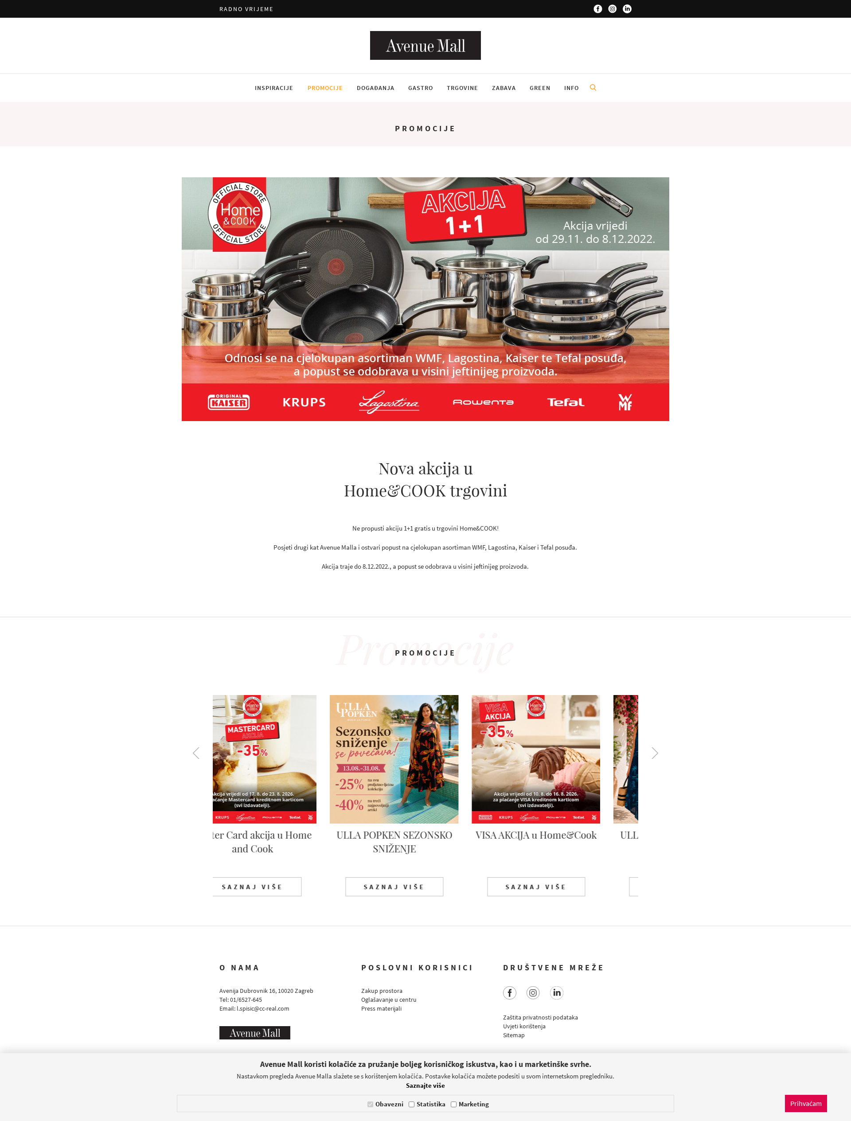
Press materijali (381, 1008)
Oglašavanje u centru (389, 1000)
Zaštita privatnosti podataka (540, 1017)
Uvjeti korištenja (524, 1026)
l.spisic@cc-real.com (263, 1008)
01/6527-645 (246, 1000)
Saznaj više (284, 887)
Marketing (474, 1104)
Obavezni (389, 1104)
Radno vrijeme (246, 9)
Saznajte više (425, 1085)
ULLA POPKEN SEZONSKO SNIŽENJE (284, 841)
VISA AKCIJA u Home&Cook (425, 834)
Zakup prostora (381, 991)
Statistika (431, 1104)
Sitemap (514, 1035)
